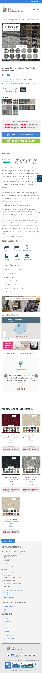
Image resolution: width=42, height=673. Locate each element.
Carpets (5, 618)
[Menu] (34, 9)
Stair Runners (7, 621)
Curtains (5, 628)
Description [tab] (6, 153)
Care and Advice (8, 597)
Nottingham (21, 670)
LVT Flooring (6, 632)
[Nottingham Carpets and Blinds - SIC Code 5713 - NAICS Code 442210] (21, 665)
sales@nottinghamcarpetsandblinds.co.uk (17, 572)
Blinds (5, 625)
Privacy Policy (7, 609)
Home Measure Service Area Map (13, 590)
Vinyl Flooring (7, 635)
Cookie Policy (7, 611)
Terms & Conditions (9, 607)
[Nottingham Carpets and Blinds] (16, 648)
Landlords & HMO (8, 638)
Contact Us (6, 593)
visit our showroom (9, 81)
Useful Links (34, 1)
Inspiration (6, 595)
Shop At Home (7, 642)
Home (2, 18)
